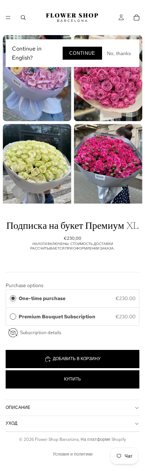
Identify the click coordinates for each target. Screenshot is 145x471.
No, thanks (119, 53)
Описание (18, 407)
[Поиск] (23, 17)
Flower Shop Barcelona (56, 439)
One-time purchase (42, 298)
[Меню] (8, 17)
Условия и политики (73, 454)
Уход (11, 423)
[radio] (13, 298)
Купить (72, 379)
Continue (82, 53)
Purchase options (24, 285)
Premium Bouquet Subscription (58, 316)
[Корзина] (136, 17)
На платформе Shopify (103, 439)
